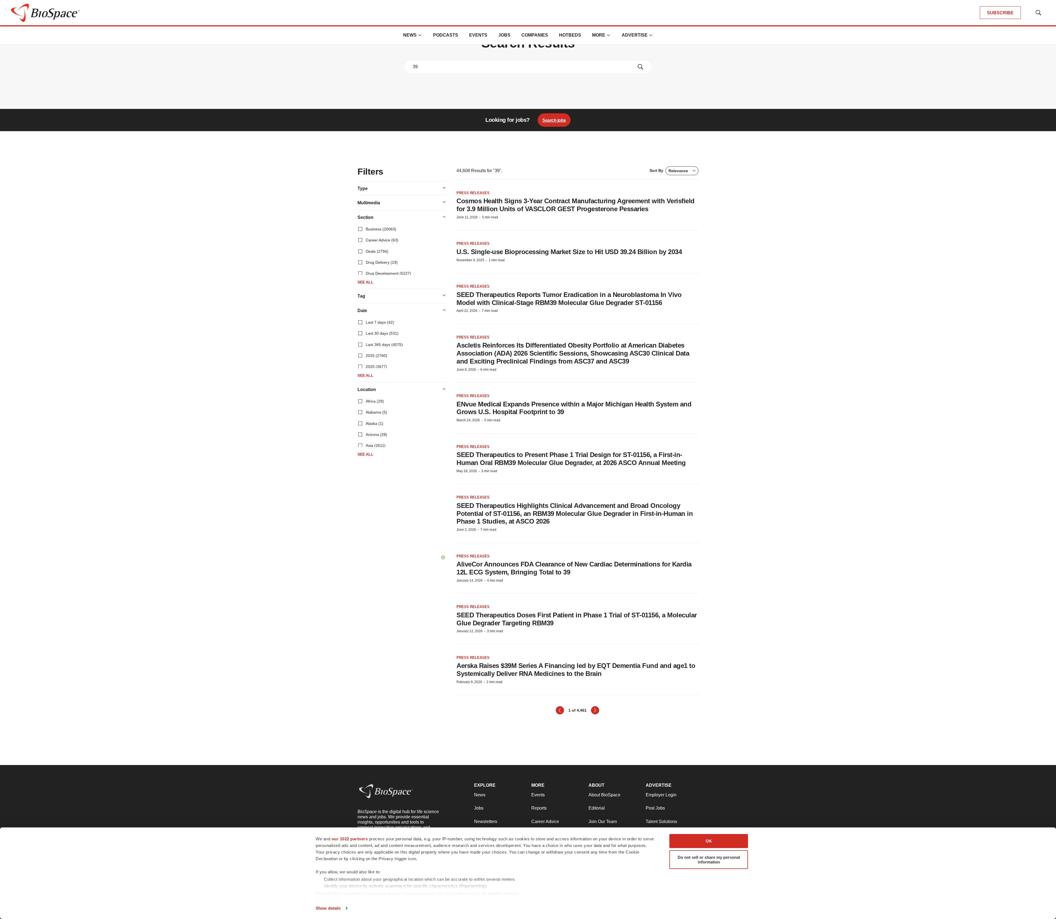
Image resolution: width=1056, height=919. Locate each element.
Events (478, 35)
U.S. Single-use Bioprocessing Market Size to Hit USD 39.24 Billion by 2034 (569, 251)
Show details (328, 908)
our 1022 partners (350, 839)
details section (503, 893)
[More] (420, 35)
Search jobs (554, 120)
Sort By (669, 170)
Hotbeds (570, 35)
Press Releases (473, 193)
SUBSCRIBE (1000, 12)
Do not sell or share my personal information (709, 859)
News (410, 35)
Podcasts (445, 35)
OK (709, 841)
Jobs (504, 35)
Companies (534, 35)
